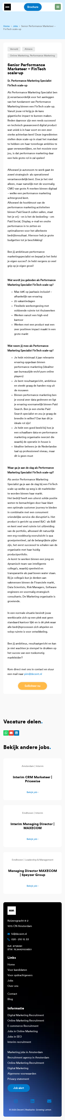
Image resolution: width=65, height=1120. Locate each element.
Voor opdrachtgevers (20, 975)
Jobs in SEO (15, 1036)
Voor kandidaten (17, 970)
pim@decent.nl (33, 674)
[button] (14, 49)
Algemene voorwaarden (22, 1073)
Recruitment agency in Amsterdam (28, 1057)
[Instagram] (16, 1101)
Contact (12, 994)
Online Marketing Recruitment (26, 1020)
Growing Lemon (43, 1110)
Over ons (13, 986)
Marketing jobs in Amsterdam (25, 1052)
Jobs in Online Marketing (23, 1031)
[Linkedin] (32, 1101)
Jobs (15, 26)
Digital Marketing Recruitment (26, 1015)
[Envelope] (49, 1101)
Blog (10, 999)
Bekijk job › (32, 792)
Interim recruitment (19, 1042)
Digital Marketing (18, 1068)
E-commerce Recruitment (23, 1026)
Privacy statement (18, 1079)
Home (6, 26)
